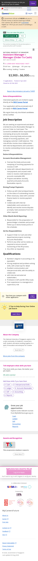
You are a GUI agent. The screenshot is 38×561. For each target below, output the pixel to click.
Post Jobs (5, 522)
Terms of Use (6, 549)
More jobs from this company (14, 356)
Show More (18, 454)
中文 (22, 36)
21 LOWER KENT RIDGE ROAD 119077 (17, 64)
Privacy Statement (8, 546)
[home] (8, 13)
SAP (7, 392)
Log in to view (32, 296)
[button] (34, 22)
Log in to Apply (19, 472)
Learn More (16, 314)
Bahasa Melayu (10, 40)
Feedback (5, 531)
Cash (8, 385)
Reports (9, 395)
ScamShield (25, 22)
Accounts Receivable (24, 388)
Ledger (9, 388)
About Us (5, 515)
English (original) (10, 36)
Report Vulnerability (8, 543)
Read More (18, 350)
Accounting (19, 392)
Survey (4, 519)
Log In (30, 13)
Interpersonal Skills (22, 385)
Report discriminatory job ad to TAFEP (21, 91)
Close (33, 3)
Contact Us (5, 528)
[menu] (35, 13)
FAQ (3, 535)
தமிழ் (20, 40)
